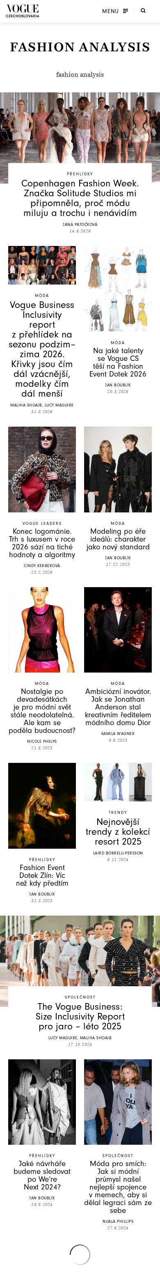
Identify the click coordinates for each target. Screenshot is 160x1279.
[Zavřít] (151, 1270)
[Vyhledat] (143, 10)
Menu (110, 11)
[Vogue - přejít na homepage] (22, 11)
